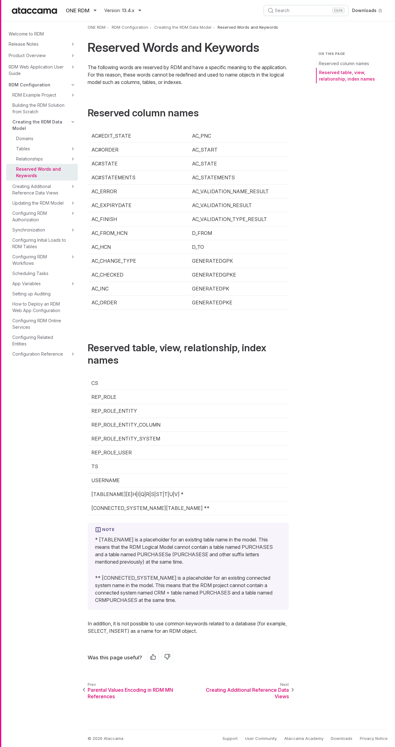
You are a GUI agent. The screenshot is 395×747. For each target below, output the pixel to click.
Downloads (364, 10)
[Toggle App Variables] (73, 283)
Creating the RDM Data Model (37, 125)
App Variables (26, 283)
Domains (24, 138)
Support (230, 738)
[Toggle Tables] (73, 148)
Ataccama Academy (303, 738)
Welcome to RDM (26, 33)
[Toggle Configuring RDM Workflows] (73, 257)
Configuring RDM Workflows (29, 260)
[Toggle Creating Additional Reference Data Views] (73, 186)
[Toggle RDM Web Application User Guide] (73, 67)
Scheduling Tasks (30, 273)
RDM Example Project (34, 95)
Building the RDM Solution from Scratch (38, 108)
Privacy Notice (374, 738)
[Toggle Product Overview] (73, 55)
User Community (261, 738)
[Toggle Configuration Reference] (73, 354)
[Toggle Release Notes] (73, 44)
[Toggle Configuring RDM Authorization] (73, 213)
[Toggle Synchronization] (73, 230)
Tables (23, 148)
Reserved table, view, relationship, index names (347, 75)
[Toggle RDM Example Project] (73, 95)
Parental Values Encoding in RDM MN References (130, 693)
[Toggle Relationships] (73, 159)
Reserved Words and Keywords (38, 172)
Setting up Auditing (31, 293)
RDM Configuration (29, 84)
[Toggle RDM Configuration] (73, 85)
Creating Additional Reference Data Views (35, 189)
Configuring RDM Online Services (36, 324)
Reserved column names (344, 63)
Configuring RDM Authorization (29, 216)
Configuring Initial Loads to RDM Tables (39, 243)
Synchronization (28, 229)
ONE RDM (97, 27)
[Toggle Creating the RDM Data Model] (73, 122)
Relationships (29, 158)
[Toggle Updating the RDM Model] (73, 203)
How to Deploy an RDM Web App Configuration (36, 307)
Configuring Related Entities (32, 340)
